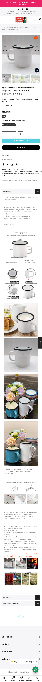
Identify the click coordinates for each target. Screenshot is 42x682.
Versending (20, 99)
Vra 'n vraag (6, 155)
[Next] (37, 48)
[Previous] (5, 48)
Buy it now (21, 148)
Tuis (3, 27)
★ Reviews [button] (40, 343)
